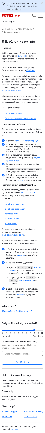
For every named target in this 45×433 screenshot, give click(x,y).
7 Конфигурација (24, 29)
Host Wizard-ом (28, 192)
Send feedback (22, 362)
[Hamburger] (40, 16)
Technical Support (10, 411)
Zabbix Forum (30, 416)
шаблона (22, 56)
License (14, 429)
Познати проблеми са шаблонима (20, 118)
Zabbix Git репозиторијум (27, 140)
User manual (7, 29)
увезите (20, 180)
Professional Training (33, 411)
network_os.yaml (12, 218)
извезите (21, 255)
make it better (15, 9)
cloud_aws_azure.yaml (15, 204)
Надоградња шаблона (12, 90)
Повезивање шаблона (15, 113)
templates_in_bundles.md (13, 235)
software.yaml (11, 223)
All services (7, 416)
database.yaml (11, 213)
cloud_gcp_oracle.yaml (15, 209)
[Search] (34, 16)
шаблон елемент (26, 280)
